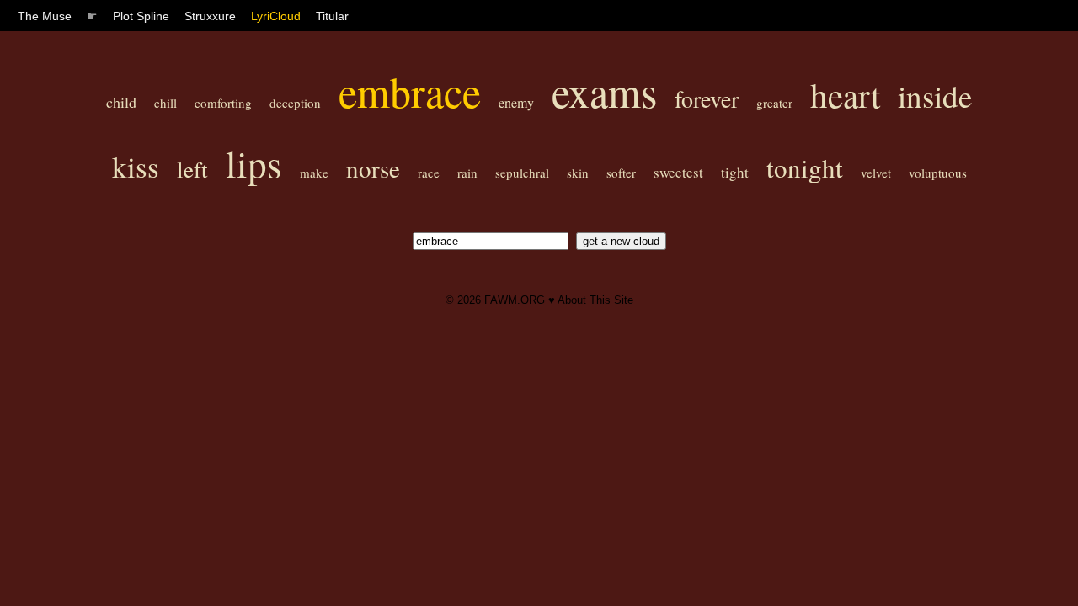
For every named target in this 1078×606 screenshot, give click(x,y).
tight (735, 172)
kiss (135, 166)
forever (707, 98)
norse (373, 168)
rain (467, 172)
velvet (876, 172)
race (429, 172)
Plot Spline (141, 16)
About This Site (595, 300)
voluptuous (938, 172)
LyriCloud (276, 16)
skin (578, 172)
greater (774, 102)
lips (254, 163)
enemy (516, 102)
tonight (804, 167)
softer (621, 172)
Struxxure (210, 16)
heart (845, 95)
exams (604, 91)
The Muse (45, 16)
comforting (223, 102)
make (314, 172)
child (121, 102)
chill (165, 102)
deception (295, 102)
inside (935, 95)
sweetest (678, 172)
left (192, 169)
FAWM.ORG (514, 300)
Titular (332, 16)
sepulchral (522, 172)
